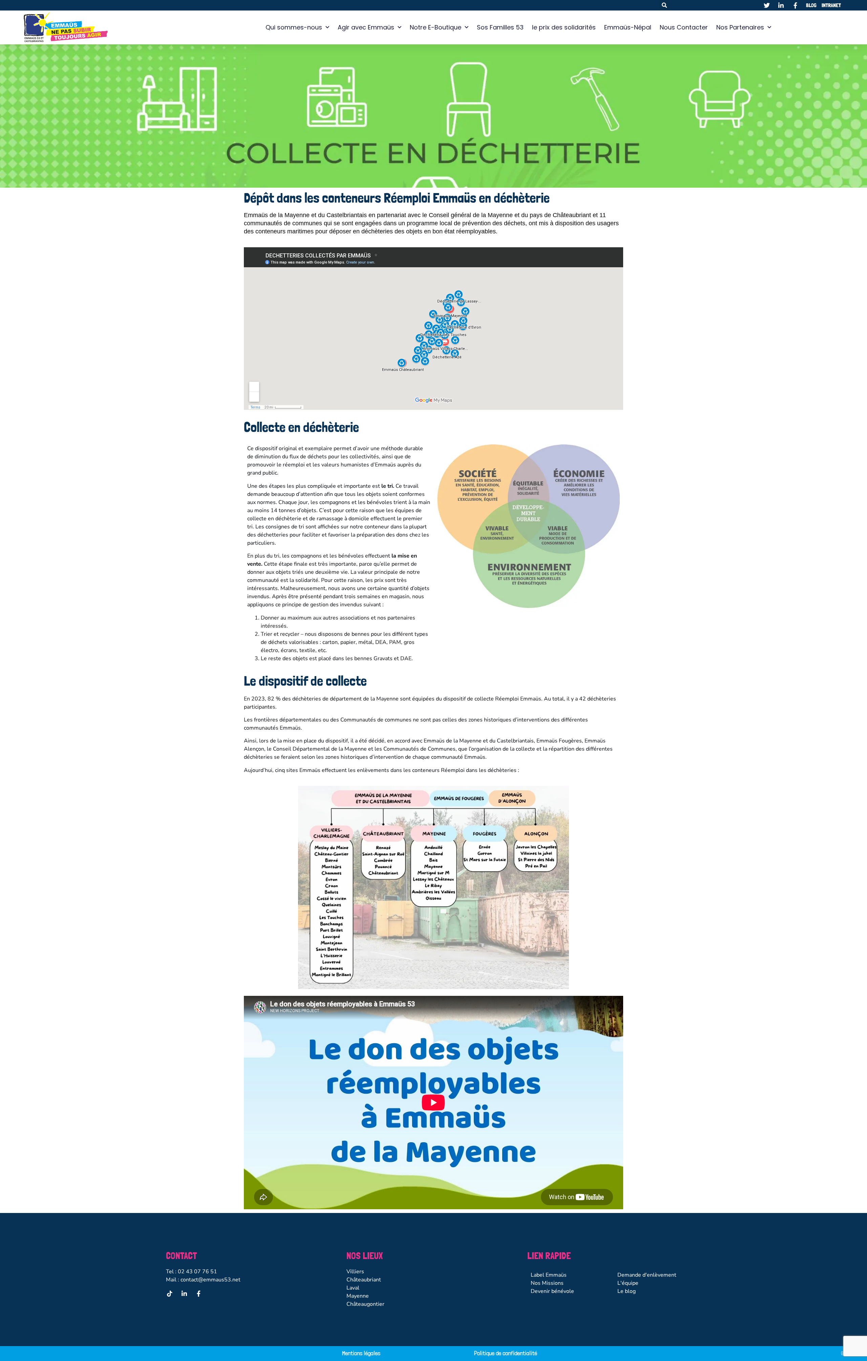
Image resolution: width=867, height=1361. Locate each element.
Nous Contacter (684, 27)
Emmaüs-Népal (627, 27)
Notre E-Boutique (435, 27)
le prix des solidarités (564, 27)
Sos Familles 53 (500, 27)
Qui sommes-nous (294, 27)
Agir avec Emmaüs (366, 27)
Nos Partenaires (740, 27)
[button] (664, 5)
